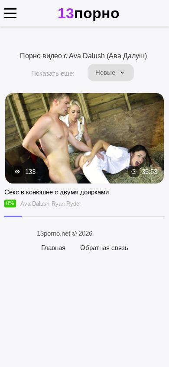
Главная (53, 247)
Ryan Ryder (66, 203)
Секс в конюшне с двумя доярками (56, 192)
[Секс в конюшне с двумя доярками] (84, 138)
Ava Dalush (34, 203)
